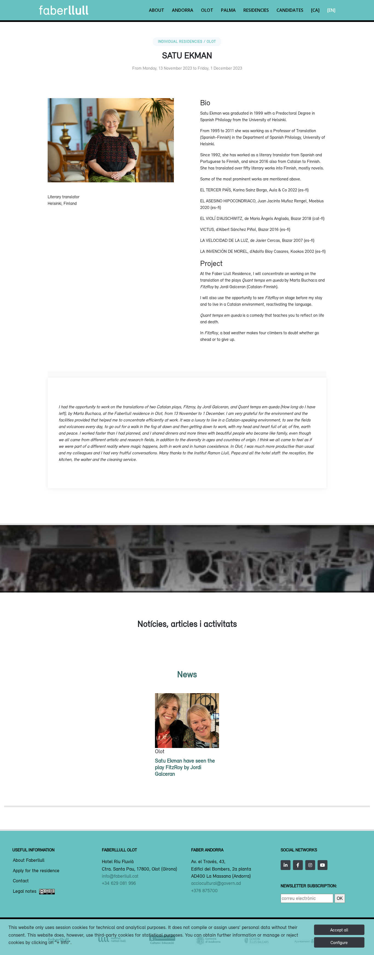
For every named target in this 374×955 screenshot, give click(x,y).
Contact (21, 881)
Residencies (256, 10)
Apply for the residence (36, 870)
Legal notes (24, 891)
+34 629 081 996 (119, 883)
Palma (228, 10)
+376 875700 (204, 890)
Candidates (290, 10)
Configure (339, 942)
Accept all (339, 929)
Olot (207, 10)
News (187, 674)
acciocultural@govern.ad (216, 883)
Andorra (182, 10)
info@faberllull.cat (120, 876)
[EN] (331, 10)
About (156, 10)
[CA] (315, 10)
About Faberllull (28, 860)
